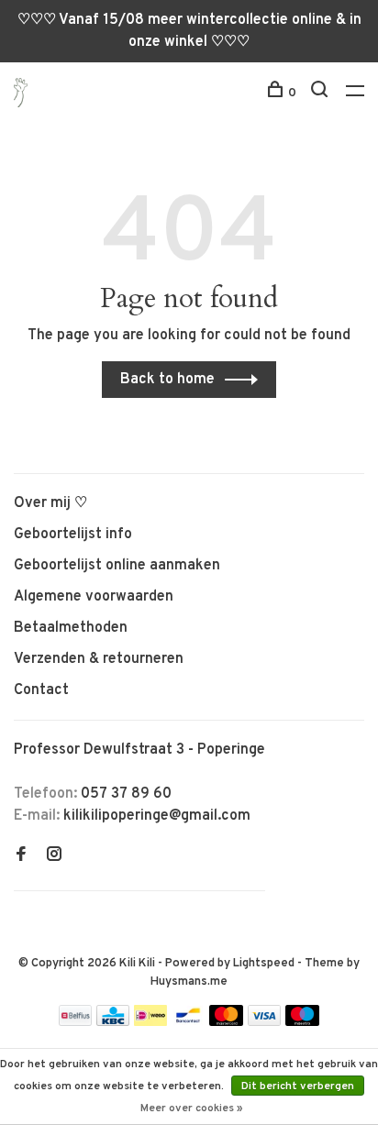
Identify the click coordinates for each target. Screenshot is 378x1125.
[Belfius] (75, 1022)
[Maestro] (302, 1022)
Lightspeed (264, 963)
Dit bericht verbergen (297, 1086)
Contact (41, 690)
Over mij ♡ (50, 503)
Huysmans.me (189, 982)
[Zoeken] (321, 93)
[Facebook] (21, 856)
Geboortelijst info (73, 534)
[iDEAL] (150, 1022)
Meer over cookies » (191, 1108)
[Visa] (265, 1022)
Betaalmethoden (71, 628)
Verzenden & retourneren (98, 659)
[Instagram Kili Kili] (54, 856)
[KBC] (112, 1022)
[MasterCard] (226, 1022)
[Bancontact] (188, 1022)
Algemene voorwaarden (93, 597)
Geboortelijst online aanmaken (117, 566)
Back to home (167, 379)
